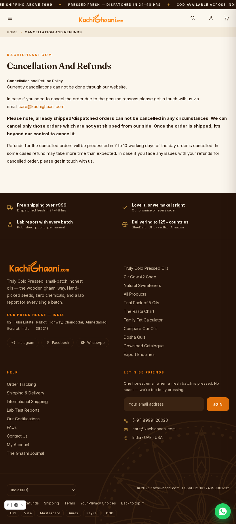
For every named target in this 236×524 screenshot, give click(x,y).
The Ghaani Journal (25, 453)
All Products (135, 294)
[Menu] (10, 18)
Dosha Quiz (135, 337)
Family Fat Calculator (143, 319)
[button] (15, 505)
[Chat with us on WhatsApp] (223, 511)
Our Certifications (23, 418)
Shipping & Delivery (25, 392)
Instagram (26, 342)
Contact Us (17, 436)
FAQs (12, 427)
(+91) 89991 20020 (150, 420)
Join (218, 404)
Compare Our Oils (140, 328)
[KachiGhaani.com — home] (101, 18)
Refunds (31, 503)
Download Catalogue (144, 345)
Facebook (60, 342)
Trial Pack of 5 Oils (141, 302)
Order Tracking (21, 384)
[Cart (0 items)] (226, 18)
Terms (69, 503)
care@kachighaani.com (41, 106)
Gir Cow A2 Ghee (140, 276)
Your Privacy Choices (98, 503)
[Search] (192, 18)
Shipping (51, 503)
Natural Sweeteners (142, 285)
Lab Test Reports (23, 410)
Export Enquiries (139, 354)
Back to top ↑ (132, 503)
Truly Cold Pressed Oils (146, 268)
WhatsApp (96, 342)
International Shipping (27, 401)
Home (12, 32)
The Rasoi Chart (139, 311)
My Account (18, 444)
